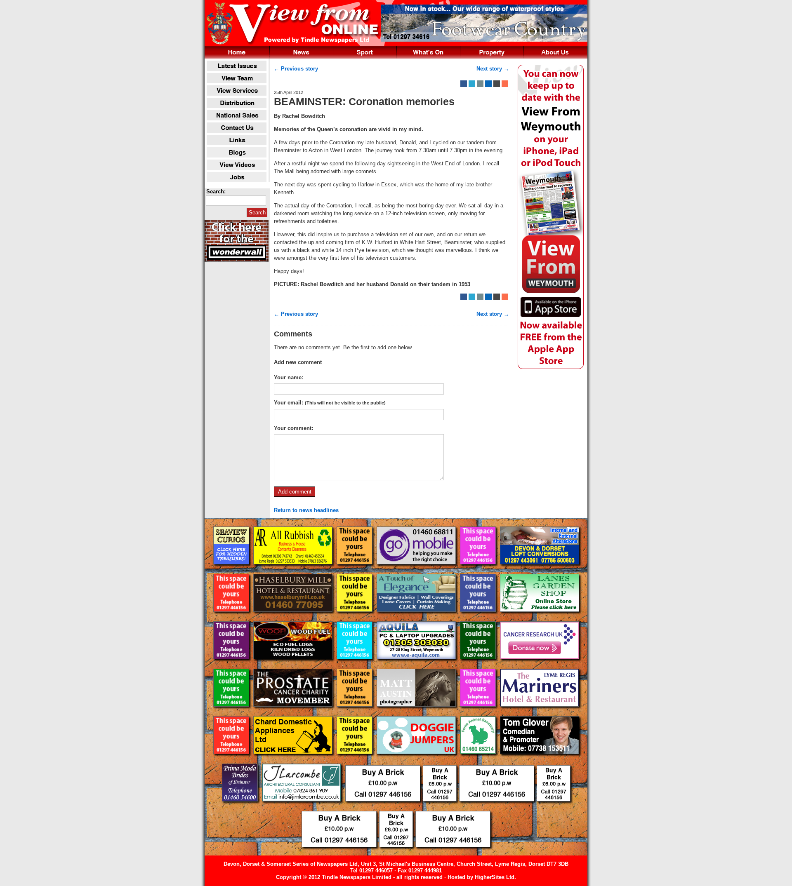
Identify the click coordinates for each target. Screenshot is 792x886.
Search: (216, 191)
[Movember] (293, 713)
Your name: (288, 377)
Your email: (330, 403)
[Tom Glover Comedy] (539, 760)
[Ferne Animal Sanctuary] (479, 760)
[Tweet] (472, 83)
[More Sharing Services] (505, 83)
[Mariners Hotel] (539, 713)
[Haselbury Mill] (293, 618)
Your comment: (293, 428)
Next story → (492, 69)
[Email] (480, 83)
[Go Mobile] (417, 571)
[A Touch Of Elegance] (417, 618)
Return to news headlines (306, 510)
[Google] (488, 83)
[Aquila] (417, 666)
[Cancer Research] (539, 666)
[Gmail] (497, 83)
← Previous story (296, 69)
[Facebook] (464, 83)
